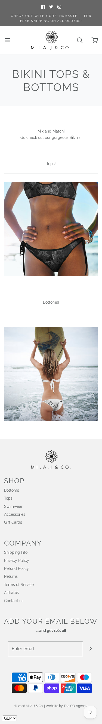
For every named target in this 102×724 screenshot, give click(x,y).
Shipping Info (15, 552)
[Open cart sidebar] (94, 40)
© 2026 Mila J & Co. (28, 706)
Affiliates (11, 592)
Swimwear (13, 506)
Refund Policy (16, 568)
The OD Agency (76, 706)
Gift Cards (13, 522)
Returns (11, 576)
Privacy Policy (16, 560)
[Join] (90, 648)
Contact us (13, 601)
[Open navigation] (7, 40)
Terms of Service (19, 584)
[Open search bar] (79, 40)
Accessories (14, 514)
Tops (8, 498)
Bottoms (11, 490)
